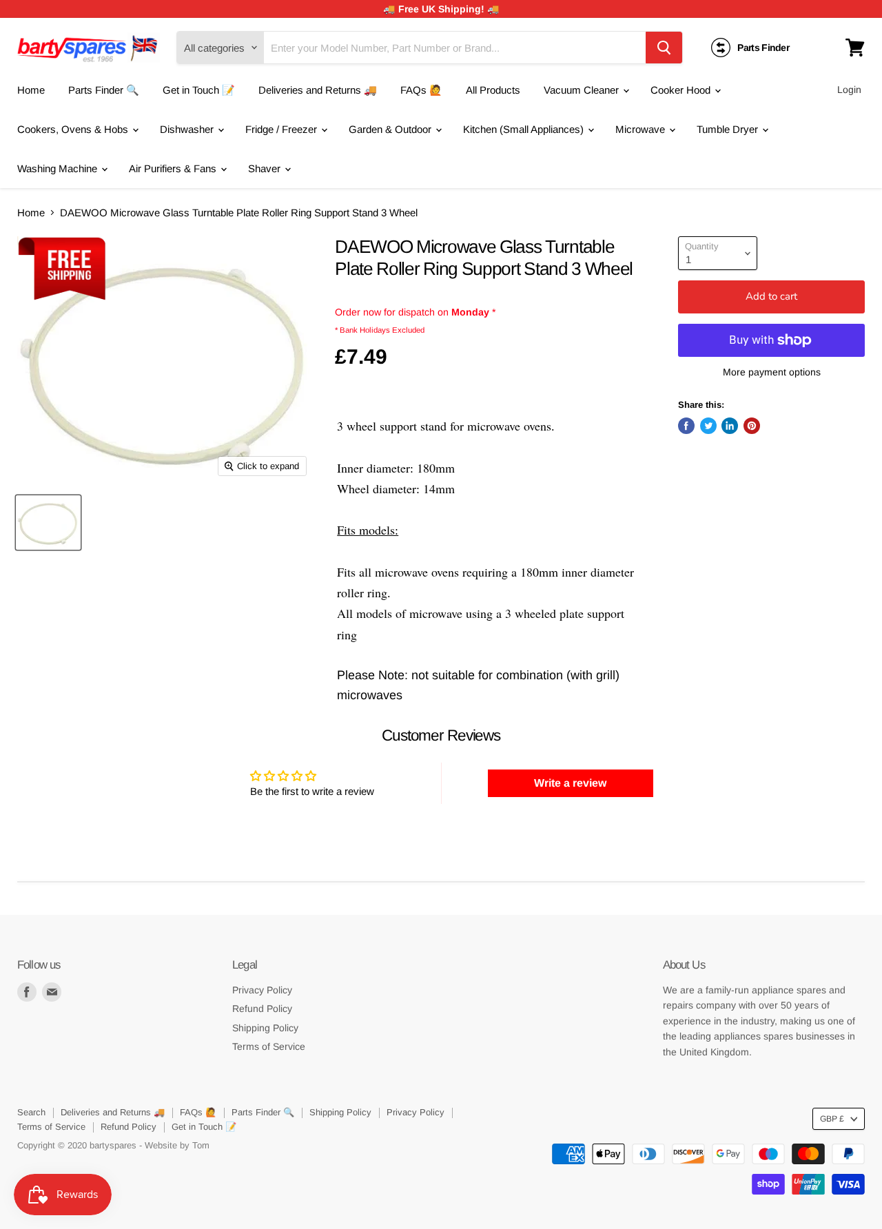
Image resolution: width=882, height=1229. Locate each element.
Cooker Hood (681, 90)
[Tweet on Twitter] (708, 425)
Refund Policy (262, 1008)
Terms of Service (268, 1046)
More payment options (772, 372)
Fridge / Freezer (282, 129)
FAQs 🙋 (421, 90)
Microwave (641, 129)
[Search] (664, 47)
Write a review (570, 783)
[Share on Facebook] (686, 425)
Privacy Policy (262, 989)
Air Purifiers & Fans (174, 168)
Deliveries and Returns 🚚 (317, 90)
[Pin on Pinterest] (751, 425)
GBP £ (832, 1119)
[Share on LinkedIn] (729, 425)
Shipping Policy (265, 1027)
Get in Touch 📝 (199, 90)
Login (849, 89)
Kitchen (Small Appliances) (524, 129)
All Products (493, 90)
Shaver (265, 168)
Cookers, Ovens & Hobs (74, 129)
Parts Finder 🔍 (103, 90)
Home (31, 90)
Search (31, 1112)
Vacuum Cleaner (583, 90)
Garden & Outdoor (391, 129)
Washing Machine (58, 168)
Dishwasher (188, 129)
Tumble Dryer (729, 129)
